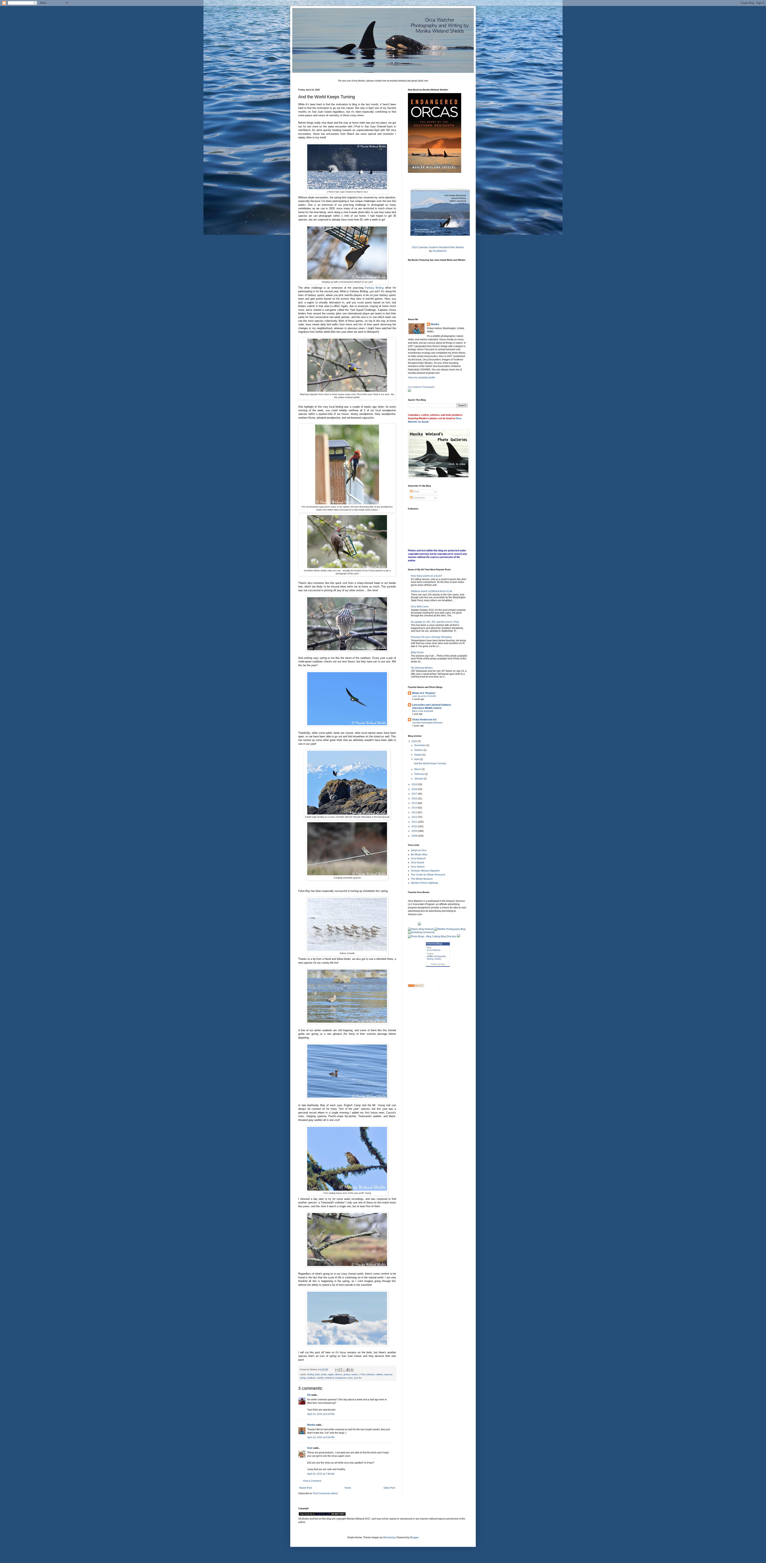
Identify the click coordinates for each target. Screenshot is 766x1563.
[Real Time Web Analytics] (416, 986)
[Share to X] (344, 1370)
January (419, 778)
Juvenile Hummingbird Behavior (427, 722)
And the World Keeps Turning (430, 763)
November (420, 745)
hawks (354, 1374)
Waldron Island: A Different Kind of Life (431, 591)
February (419, 774)
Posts (416, 491)
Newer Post (305, 1487)
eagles (331, 1374)
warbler (320, 1378)
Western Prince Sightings (424, 882)
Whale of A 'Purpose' (424, 693)
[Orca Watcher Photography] (409, 391)
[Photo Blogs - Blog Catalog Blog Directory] (432, 936)
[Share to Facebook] (348, 1370)
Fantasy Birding (374, 287)
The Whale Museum (422, 878)
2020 (415, 741)
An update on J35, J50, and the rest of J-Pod (435, 622)
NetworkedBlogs (434, 943)
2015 (415, 803)
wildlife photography (436, 956)
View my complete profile (421, 377)
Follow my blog (438, 964)
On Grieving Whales (422, 667)
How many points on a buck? (426, 575)
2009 (415, 831)
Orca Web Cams (420, 606)
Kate (310, 1448)
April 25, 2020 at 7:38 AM (320, 1474)
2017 (415, 793)
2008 (415, 835)
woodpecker (341, 1378)
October (418, 750)
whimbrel (329, 1378)
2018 (415, 789)
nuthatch (370, 1374)
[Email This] (337, 1370)
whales (437, 959)
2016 (415, 798)
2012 (415, 817)
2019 (415, 784)
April (417, 759)
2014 (415, 807)
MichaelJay (389, 1537)
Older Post (389, 1487)
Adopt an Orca (418, 850)
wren (350, 1378)
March (418, 769)
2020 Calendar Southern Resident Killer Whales (438, 247)
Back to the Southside (422, 711)
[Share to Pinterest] (352, 1370)
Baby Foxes (417, 652)
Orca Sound (417, 862)
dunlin (324, 1374)
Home (348, 1487)
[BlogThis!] (341, 1370)
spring (303, 1378)
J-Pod (362, 1374)
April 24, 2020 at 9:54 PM (320, 1437)
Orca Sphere (418, 866)
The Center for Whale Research (428, 874)
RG (309, 1395)
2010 (415, 826)
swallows (311, 1378)
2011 (415, 821)
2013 (415, 812)
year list (357, 1378)
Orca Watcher (434, 950)
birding (310, 1374)
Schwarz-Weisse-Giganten (425, 870)
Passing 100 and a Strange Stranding (431, 637)
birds (317, 1374)
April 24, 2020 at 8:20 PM (320, 1414)
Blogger (414, 1537)
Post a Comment (312, 1480)
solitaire (379, 1374)
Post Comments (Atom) (325, 1493)
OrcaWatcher (439, 251)
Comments (419, 497)
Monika (311, 1424)
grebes (347, 1374)
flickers (338, 1374)
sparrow (388, 1374)
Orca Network (418, 858)
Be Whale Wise (419, 854)
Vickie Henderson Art (424, 719)
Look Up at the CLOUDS (424, 696)
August (418, 754)
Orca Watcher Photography (421, 387)
